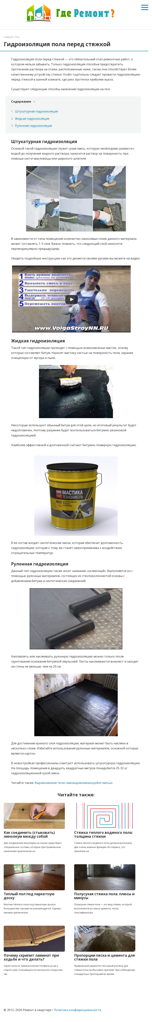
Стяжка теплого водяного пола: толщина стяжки (103, 834)
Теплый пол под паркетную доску (29, 896)
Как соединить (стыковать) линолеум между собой (29, 834)
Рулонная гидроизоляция (33, 126)
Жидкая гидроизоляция (32, 119)
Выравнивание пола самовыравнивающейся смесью (74, 783)
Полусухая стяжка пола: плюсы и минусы (104, 896)
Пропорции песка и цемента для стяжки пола (104, 957)
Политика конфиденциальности (77, 1010)
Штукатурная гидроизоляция (36, 111)
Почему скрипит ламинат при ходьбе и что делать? (31, 957)
